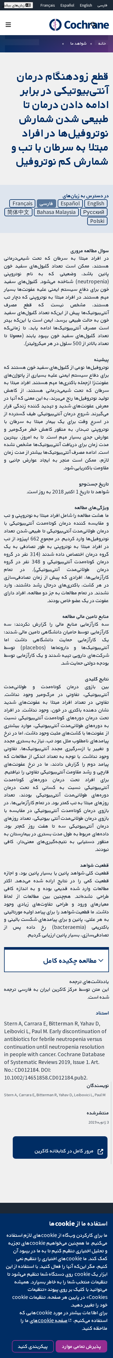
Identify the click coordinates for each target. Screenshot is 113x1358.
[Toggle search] (93, 24)
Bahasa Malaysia (56, 211)
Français (48, 5)
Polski (97, 220)
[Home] (79, 25)
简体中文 (18, 211)
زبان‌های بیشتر (14, 5)
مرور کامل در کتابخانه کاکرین (64, 1150)
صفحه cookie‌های (49, 1320)
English (86, 5)
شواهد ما (78, 43)
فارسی (102, 5)
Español (67, 5)
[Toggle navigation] (8, 24)
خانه (102, 43)
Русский (93, 211)
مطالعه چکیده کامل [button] (70, 960)
